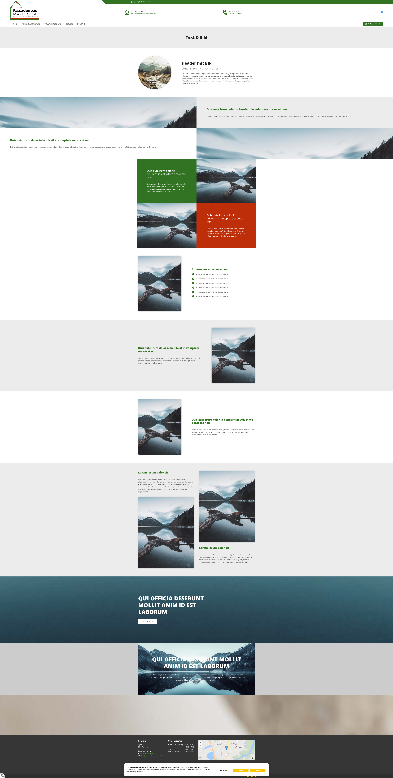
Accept (257, 770)
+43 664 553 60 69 (146, 754)
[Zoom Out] (200, 745)
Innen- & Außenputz (30, 24)
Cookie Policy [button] (182, 769)
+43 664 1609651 (235, 14)
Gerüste (69, 24)
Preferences (223, 770)
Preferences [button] (140, 771)
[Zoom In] (200, 742)
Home (14, 24)
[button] (373, 24)
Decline (240, 770)
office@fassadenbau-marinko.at (143, 14)
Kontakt (81, 24)
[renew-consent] (2, 775)
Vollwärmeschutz (53, 24)
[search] (382, 2)
